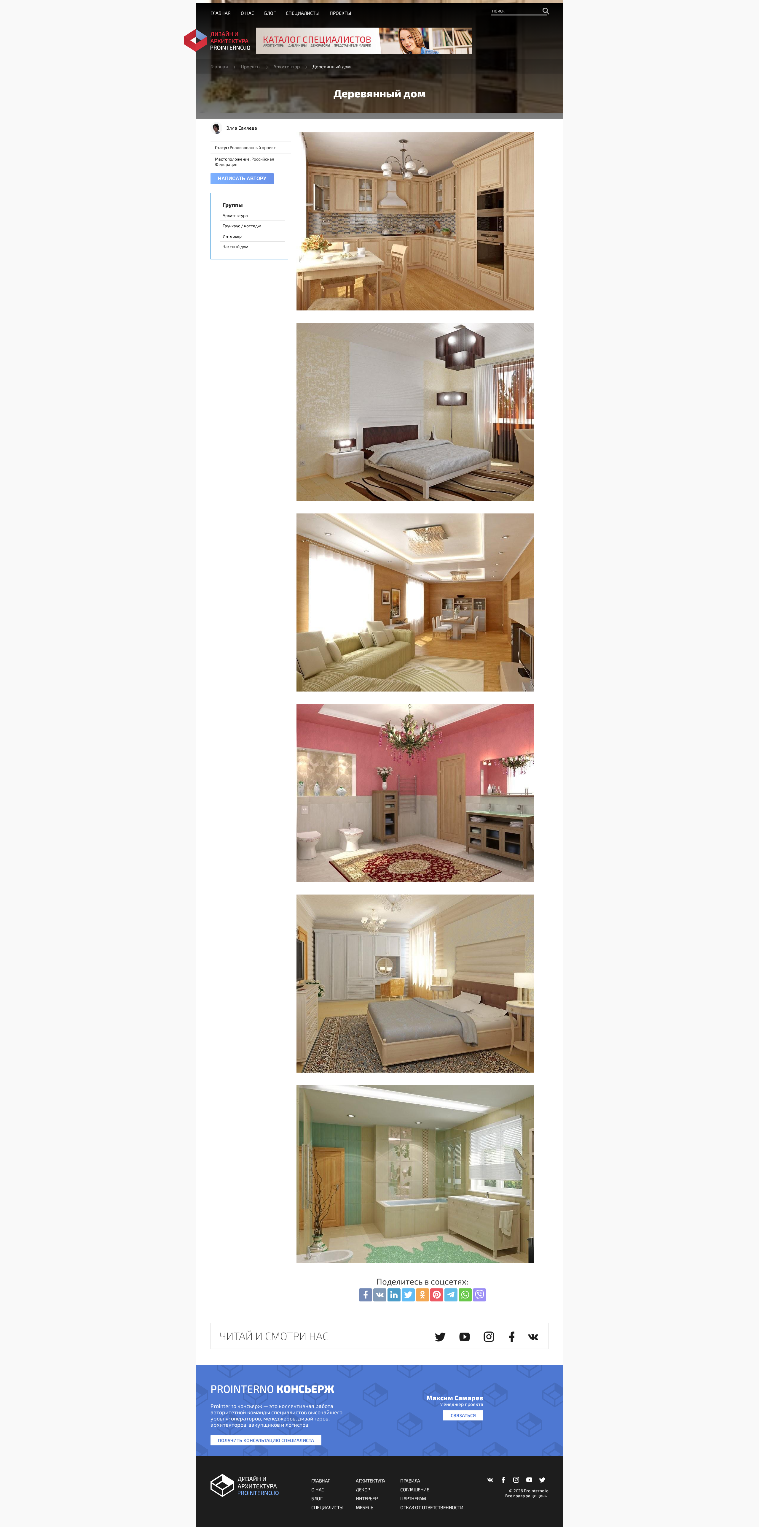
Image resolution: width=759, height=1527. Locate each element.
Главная (221, 13)
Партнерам (413, 1498)
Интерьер (366, 1498)
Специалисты (303, 13)
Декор (363, 1489)
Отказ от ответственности (431, 1507)
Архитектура (370, 1480)
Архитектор (286, 66)
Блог (270, 13)
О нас (247, 13)
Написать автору (242, 178)
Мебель (364, 1507)
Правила (410, 1480)
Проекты (340, 13)
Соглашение (414, 1489)
